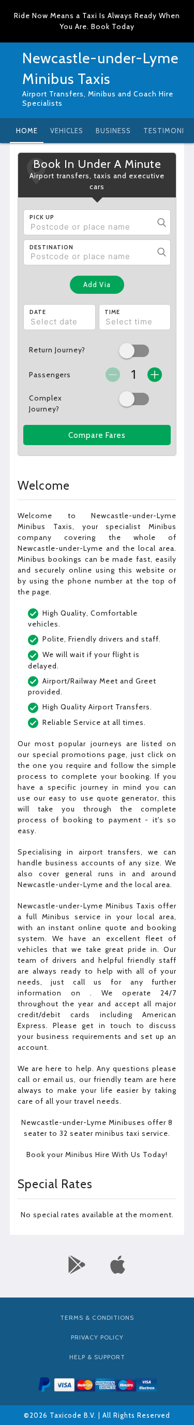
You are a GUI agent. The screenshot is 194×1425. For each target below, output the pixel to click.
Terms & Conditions (97, 1317)
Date (37, 312)
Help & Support (97, 1357)
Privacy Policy (97, 1337)
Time (112, 312)
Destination (51, 247)
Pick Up (41, 217)
